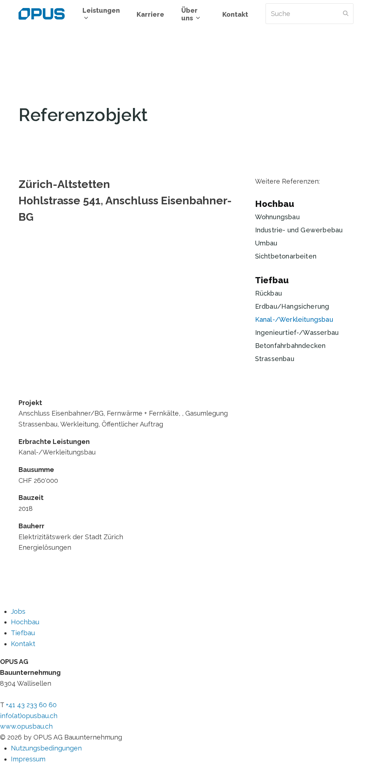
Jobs (18, 611)
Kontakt (23, 644)
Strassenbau (274, 359)
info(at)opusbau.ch (28, 716)
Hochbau (275, 204)
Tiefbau (272, 280)
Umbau (266, 243)
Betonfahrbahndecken (290, 345)
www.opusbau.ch (26, 726)
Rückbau (268, 293)
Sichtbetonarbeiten (285, 256)
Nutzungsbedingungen (46, 748)
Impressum (28, 759)
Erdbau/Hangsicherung (292, 306)
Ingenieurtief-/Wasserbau (297, 332)
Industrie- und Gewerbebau (299, 230)
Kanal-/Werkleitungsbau (294, 319)
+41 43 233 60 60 (31, 705)
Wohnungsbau (277, 217)
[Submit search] (345, 13)
